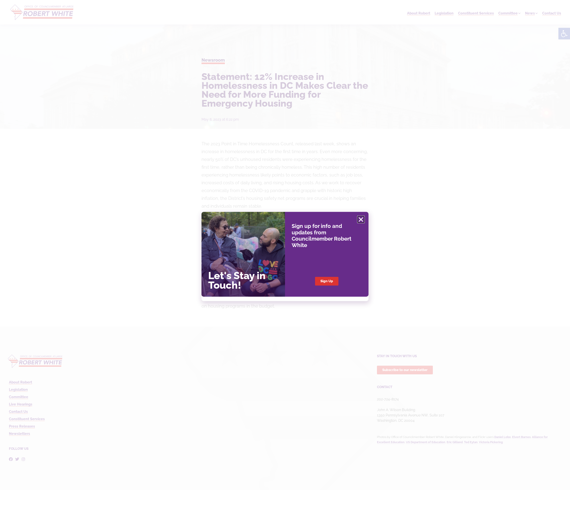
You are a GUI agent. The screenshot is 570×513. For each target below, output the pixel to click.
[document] (285, 256)
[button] (361, 219)
